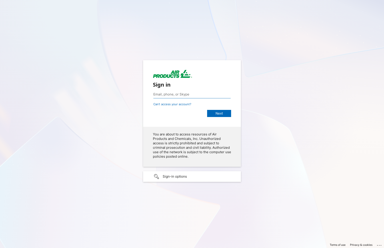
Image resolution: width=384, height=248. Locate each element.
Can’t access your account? (172, 104)
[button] (192, 176)
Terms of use (338, 244)
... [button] (379, 244)
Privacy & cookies (361, 244)
